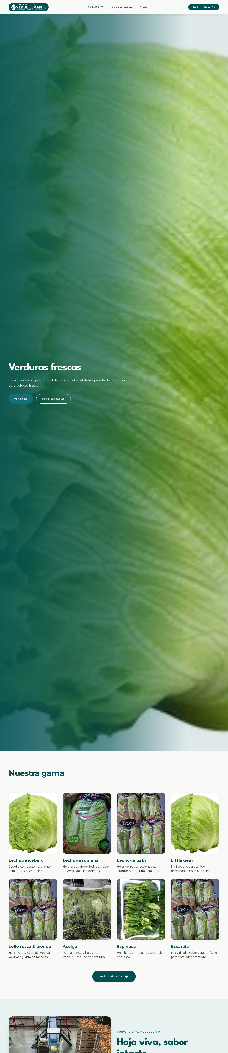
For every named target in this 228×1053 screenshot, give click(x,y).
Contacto (146, 7)
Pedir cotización (204, 7)
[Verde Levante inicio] (29, 7)
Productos (94, 7)
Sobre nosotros (122, 7)
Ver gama (21, 398)
